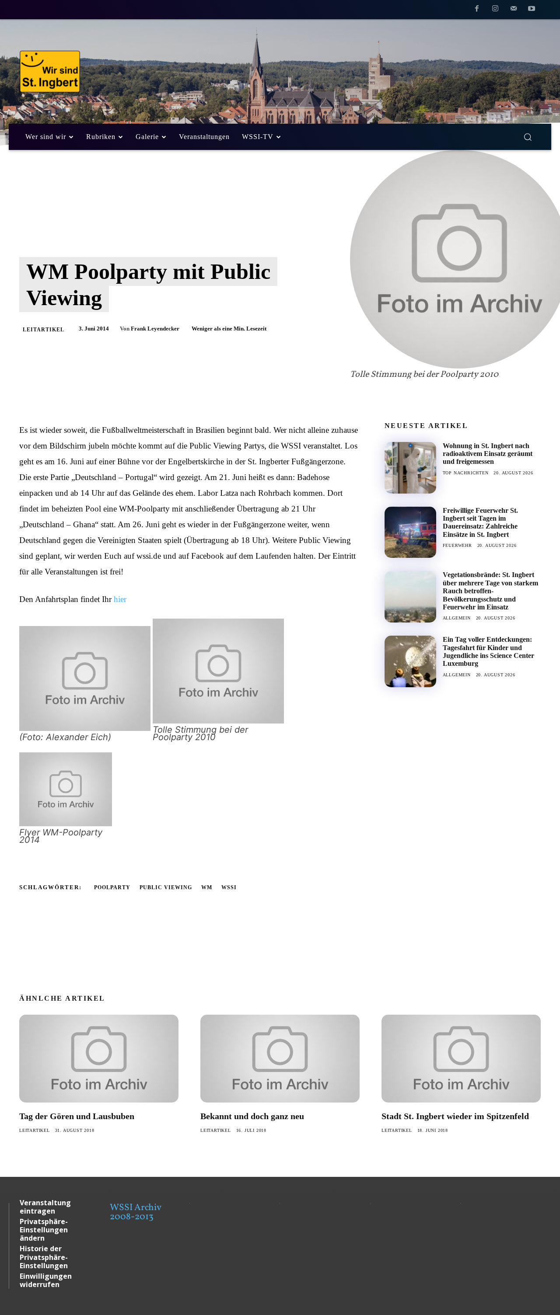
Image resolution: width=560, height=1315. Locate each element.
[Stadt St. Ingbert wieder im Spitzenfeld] (461, 1058)
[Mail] (513, 10)
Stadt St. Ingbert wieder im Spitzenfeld (455, 1116)
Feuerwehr (457, 545)
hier (120, 599)
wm (206, 887)
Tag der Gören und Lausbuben (76, 1116)
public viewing (166, 887)
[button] (527, 137)
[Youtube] (531, 10)
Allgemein (457, 618)
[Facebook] (477, 10)
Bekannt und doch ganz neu (252, 1116)
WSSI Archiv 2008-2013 (135, 1212)
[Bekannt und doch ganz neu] (280, 1058)
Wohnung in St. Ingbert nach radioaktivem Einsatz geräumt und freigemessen (487, 454)
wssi (229, 887)
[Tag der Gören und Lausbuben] (98, 1058)
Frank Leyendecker (155, 328)
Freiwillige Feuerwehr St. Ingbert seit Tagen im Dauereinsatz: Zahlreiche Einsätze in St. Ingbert (480, 522)
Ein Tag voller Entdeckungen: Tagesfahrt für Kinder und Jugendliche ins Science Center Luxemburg (488, 651)
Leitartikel (43, 330)
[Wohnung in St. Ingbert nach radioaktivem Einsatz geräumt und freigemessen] (410, 468)
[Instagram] (495, 10)
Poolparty (112, 887)
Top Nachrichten (466, 472)
